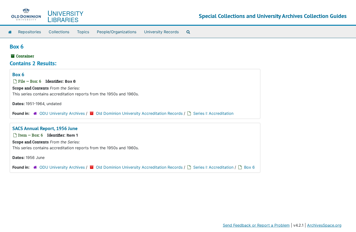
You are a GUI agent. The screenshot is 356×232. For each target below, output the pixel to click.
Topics (83, 31)
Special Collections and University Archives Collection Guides (273, 16)
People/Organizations (116, 31)
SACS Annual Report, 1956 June (44, 128)
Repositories (29, 31)
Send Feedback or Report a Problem (256, 225)
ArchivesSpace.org (324, 225)
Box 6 (18, 74)
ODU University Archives (62, 113)
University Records (161, 31)
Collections (59, 31)
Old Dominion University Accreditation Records (139, 113)
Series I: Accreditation (213, 113)
